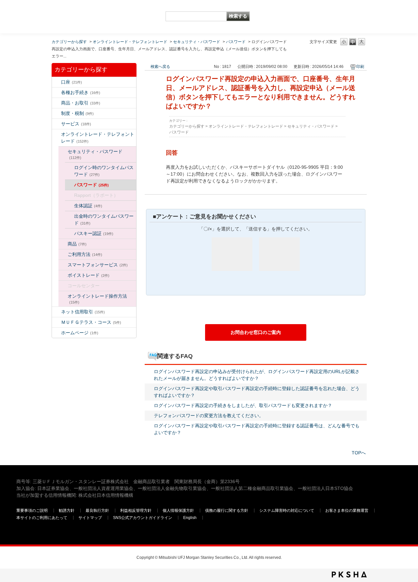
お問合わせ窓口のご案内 (256, 332)
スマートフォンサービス (98, 264)
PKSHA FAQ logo (349, 574)
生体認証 (88, 205)
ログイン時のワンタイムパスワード (104, 171)
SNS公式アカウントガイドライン (142, 517)
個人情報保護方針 (178, 510)
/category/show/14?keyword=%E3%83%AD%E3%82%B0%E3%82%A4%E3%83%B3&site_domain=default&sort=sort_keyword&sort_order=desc (56, 134)
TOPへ (359, 452)
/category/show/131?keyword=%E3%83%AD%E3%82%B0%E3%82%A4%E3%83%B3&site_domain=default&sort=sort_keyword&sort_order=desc (56, 322)
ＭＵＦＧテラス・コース (91, 322)
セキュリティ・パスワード (196, 41)
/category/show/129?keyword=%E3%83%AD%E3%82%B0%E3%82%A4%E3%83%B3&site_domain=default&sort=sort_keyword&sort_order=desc (63, 151)
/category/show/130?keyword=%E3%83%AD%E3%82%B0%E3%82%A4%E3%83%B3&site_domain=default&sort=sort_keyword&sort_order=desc (63, 244)
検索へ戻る (160, 66)
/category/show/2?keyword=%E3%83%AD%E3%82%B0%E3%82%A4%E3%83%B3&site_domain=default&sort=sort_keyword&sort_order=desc (56, 103)
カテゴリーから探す (69, 41)
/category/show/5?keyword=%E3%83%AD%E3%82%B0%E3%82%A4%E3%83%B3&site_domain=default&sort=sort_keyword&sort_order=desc (56, 92)
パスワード (236, 41)
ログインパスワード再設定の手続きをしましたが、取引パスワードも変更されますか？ (243, 405)
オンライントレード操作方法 (97, 298)
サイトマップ (90, 517)
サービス (76, 123)
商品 (77, 243)
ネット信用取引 (83, 311)
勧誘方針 (66, 510)
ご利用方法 (85, 254)
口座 (71, 82)
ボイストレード (88, 275)
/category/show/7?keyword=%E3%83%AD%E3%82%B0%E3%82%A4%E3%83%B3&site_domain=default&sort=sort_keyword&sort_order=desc (56, 82)
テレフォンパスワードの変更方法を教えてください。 (209, 415)
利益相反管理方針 (136, 510)
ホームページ (79, 332)
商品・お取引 (80, 102)
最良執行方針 (97, 510)
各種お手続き (80, 92)
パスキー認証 (93, 233)
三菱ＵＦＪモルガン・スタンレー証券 (333, 16)
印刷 (360, 66)
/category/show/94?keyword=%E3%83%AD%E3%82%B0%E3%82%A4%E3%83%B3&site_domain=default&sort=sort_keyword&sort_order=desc (56, 123)
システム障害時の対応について (286, 510)
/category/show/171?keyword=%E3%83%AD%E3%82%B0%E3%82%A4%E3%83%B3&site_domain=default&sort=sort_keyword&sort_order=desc (56, 332)
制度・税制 (77, 113)
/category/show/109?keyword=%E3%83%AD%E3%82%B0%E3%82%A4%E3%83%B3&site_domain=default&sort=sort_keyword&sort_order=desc (56, 311)
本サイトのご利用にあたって (41, 517)
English (190, 517)
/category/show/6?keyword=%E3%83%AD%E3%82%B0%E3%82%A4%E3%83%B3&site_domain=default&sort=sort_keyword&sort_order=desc (56, 113)
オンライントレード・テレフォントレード (130, 41)
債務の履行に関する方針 (226, 510)
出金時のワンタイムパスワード (104, 219)
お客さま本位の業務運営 (346, 510)
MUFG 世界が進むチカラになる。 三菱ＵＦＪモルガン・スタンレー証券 (64, 12)
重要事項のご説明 (32, 510)
